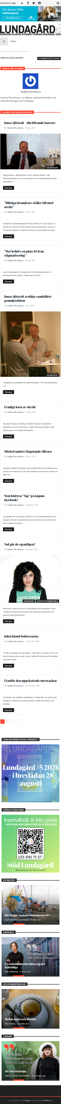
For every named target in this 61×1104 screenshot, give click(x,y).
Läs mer (8, 187)
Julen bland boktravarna (21, 636)
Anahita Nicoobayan (30, 91)
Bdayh (28, 1100)
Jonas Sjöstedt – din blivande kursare (30, 123)
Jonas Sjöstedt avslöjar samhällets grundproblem (28, 298)
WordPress (47, 1100)
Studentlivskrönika (47, 601)
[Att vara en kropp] (30, 1060)
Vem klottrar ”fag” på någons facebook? (24, 498)
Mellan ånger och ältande (20, 1019)
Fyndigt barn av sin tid (20, 407)
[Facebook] (28, 3)
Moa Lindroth (11, 971)
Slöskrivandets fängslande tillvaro (28, 451)
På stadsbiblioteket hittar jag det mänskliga (25, 965)
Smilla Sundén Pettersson (17, 1076)
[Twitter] (34, 3)
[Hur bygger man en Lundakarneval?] (30, 904)
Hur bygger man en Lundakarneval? (27, 915)
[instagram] (39, 3)
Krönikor (29, 601)
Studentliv (52, 168)
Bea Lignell (10, 1024)
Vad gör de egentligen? (19, 544)
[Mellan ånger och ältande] (30, 1008)
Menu (13, 41)
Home (2, 51)
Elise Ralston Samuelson (17, 920)
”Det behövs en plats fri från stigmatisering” (24, 253)
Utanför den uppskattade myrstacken (30, 680)
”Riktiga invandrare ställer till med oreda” (28, 205)
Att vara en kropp (15, 1071)
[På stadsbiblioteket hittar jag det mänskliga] (30, 956)
